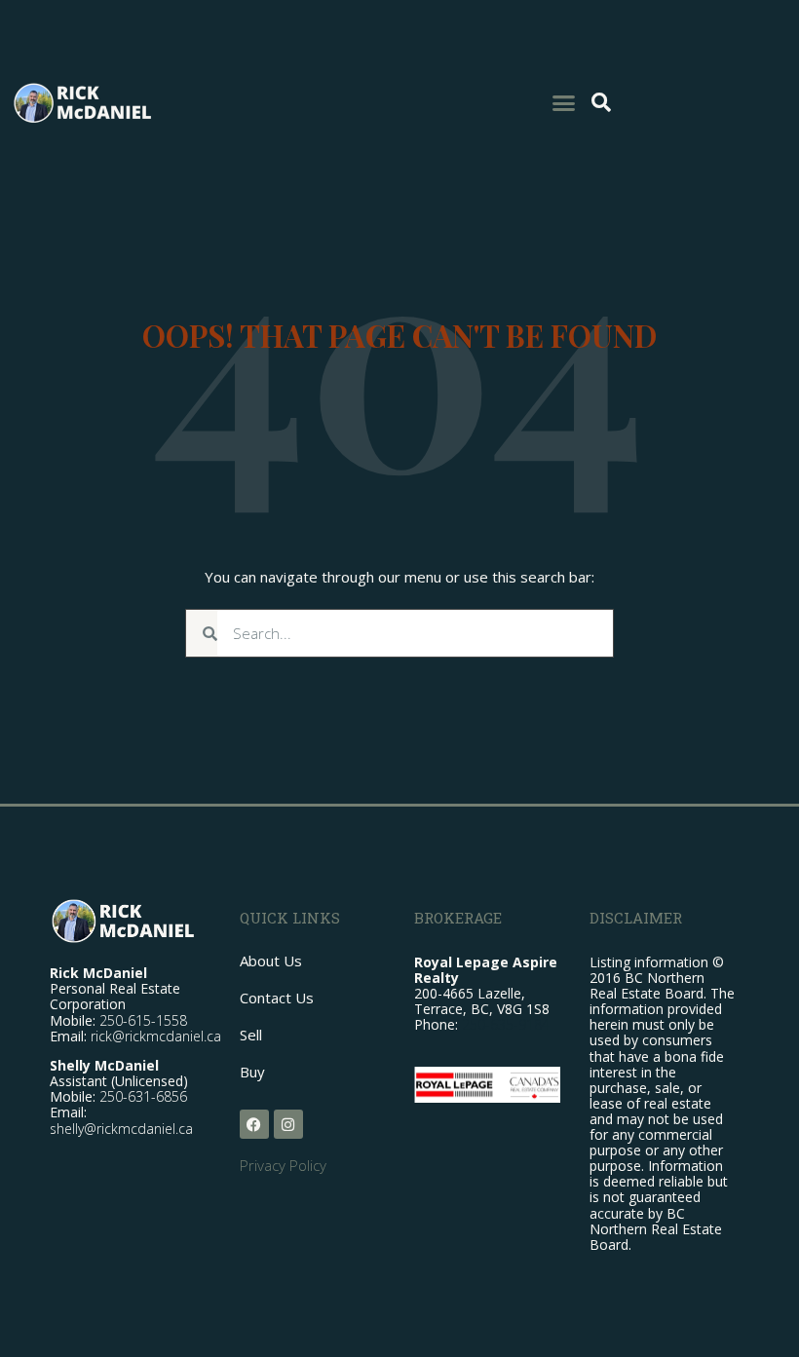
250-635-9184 (506, 1024)
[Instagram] (288, 1124)
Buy (252, 1071)
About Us (271, 960)
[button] (564, 102)
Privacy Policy (283, 1165)
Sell (251, 1034)
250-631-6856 (143, 1096)
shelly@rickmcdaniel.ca (121, 1128)
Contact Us (277, 997)
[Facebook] (254, 1124)
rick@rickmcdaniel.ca (156, 1036)
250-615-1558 (143, 1020)
